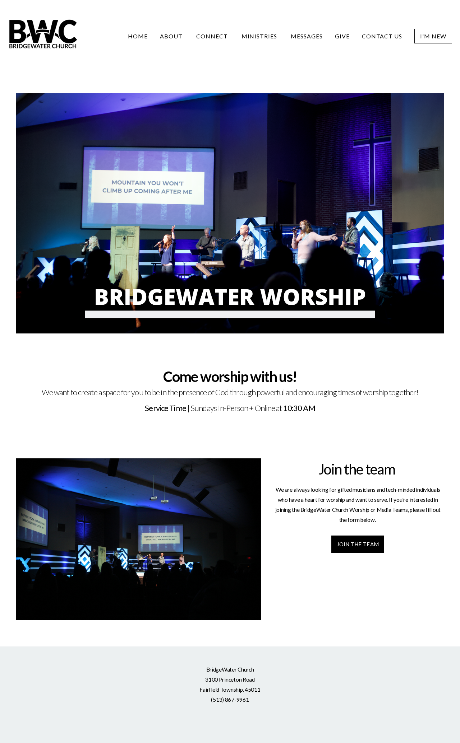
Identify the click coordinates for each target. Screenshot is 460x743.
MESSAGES (307, 36)
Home (138, 36)
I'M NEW (433, 36)
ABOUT (172, 36)
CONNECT (212, 36)
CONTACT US (382, 36)
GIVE (342, 36)
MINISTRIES (260, 36)
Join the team (358, 544)
